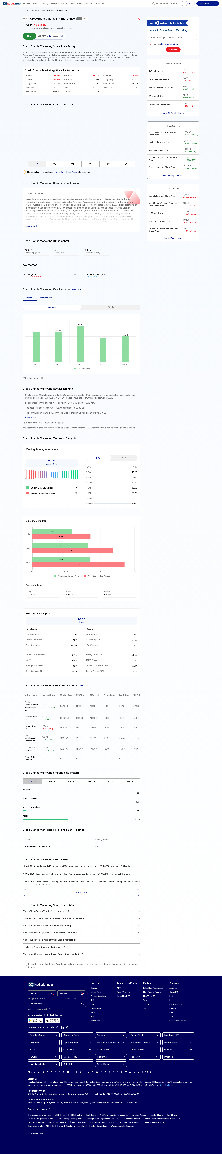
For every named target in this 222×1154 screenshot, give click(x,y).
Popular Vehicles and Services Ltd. (30, 738)
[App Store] (52, 1020)
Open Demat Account (70, 172)
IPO (103, 3)
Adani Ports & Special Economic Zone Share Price (163, 204)
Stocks (34, 10)
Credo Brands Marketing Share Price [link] (53, 10)
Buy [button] (29, 36)
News (97, 3)
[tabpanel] (81, 342)
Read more (30, 417)
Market (64, 3)
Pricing (45, 3)
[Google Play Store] (35, 1020)
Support (89, 3)
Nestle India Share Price (159, 142)
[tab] (37, 164)
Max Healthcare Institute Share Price (163, 158)
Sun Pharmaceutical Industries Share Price (162, 133)
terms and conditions (170, 44)
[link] (42, 993)
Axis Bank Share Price (158, 150)
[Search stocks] (153, 3)
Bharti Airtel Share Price (159, 221)
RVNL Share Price (157, 71)
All (151, 1072)
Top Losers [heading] (173, 188)
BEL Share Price (156, 96)
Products (27, 3)
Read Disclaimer (166, 1085)
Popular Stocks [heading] (173, 63)
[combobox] (167, 3)
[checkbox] (151, 44)
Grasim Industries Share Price (162, 167)
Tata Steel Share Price (159, 79)
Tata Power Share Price (159, 104)
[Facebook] (67, 1027)
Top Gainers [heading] (173, 126)
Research (55, 3)
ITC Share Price (156, 213)
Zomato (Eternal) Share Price (161, 88)
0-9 (146, 1072)
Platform (36, 3)
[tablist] (81, 164)
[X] (47, 1027)
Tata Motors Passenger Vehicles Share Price (163, 229)
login (56, 172)
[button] (207, 3)
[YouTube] (52, 1027)
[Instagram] (57, 1027)
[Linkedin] (62, 1027)
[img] (81, 132)
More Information (35, 1134)
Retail (59, 28)
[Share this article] (139, 18)
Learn (72, 3)
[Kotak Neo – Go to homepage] (12, 3)
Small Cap (68, 28)
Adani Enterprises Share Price (162, 196)
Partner (80, 3)
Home (26, 10)
